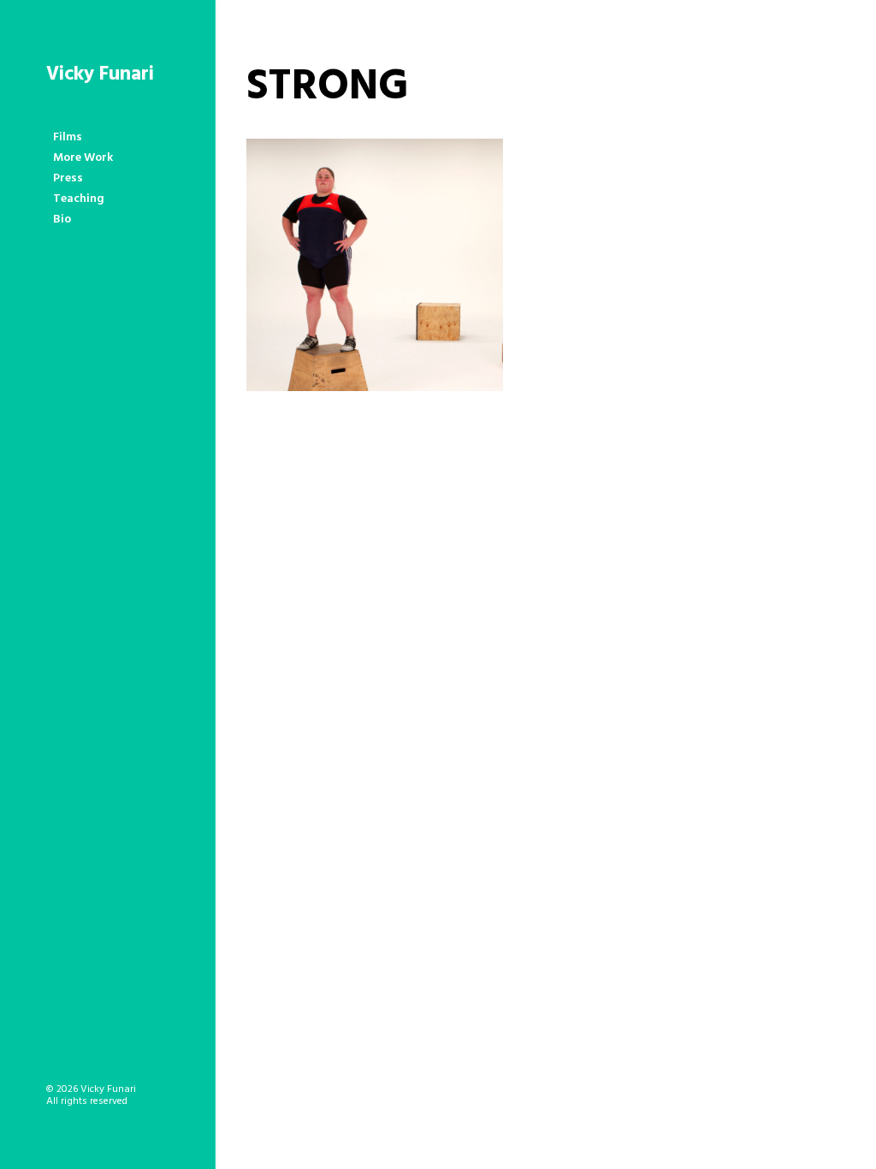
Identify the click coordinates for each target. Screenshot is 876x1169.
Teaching (78, 199)
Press (68, 178)
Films (67, 137)
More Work (83, 158)
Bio (62, 219)
